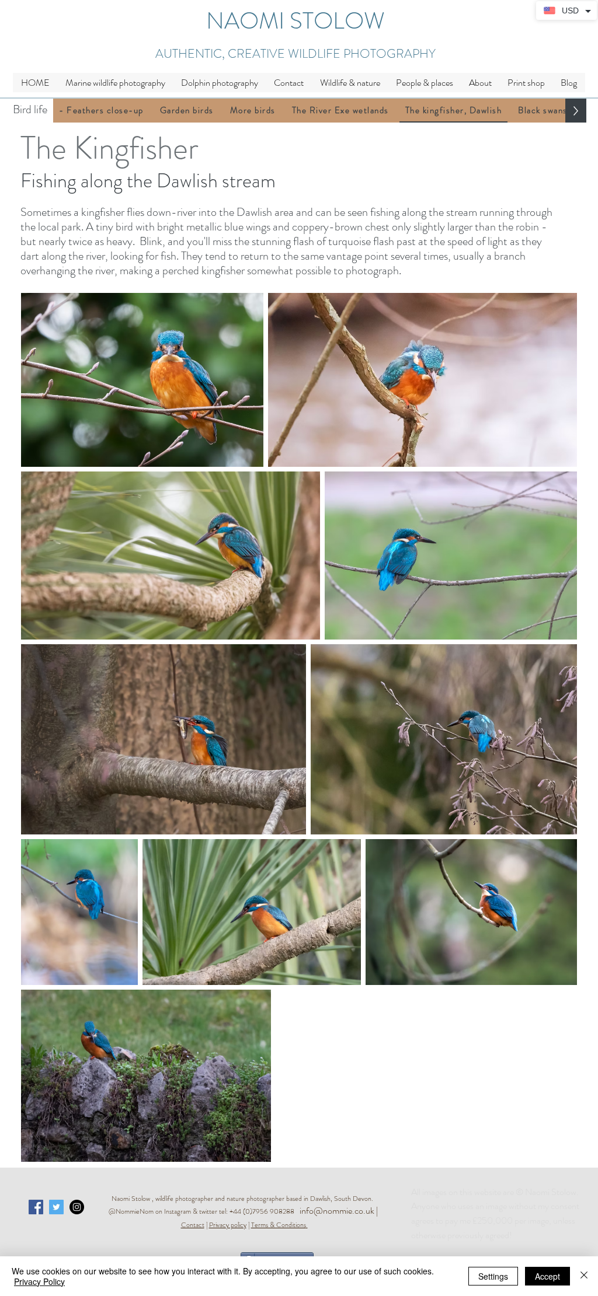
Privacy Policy (39, 1281)
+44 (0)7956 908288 (265, 1211)
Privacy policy (227, 1225)
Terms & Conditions (278, 1225)
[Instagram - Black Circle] (76, 1207)
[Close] (584, 1276)
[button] (350, 82)
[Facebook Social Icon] (36, 1207)
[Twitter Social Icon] (56, 1207)
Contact (192, 1225)
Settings (493, 1276)
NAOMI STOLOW (295, 20)
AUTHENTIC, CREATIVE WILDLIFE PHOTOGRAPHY (295, 53)
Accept (547, 1276)
